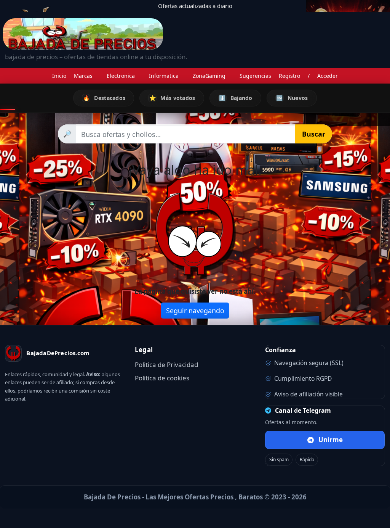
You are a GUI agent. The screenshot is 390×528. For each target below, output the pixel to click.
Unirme (330, 439)
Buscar (313, 133)
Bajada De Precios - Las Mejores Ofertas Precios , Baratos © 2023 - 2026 (195, 497)
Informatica (164, 75)
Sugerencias (255, 75)
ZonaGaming (209, 75)
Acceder (327, 75)
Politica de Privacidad (166, 364)
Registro (289, 75)
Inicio (59, 75)
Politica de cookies (162, 377)
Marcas (83, 75)
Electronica (121, 75)
